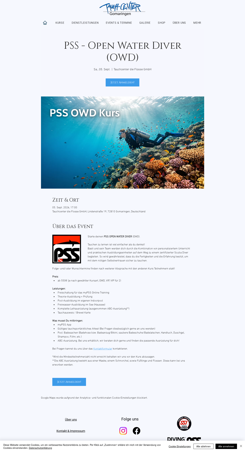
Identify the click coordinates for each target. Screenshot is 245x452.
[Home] (45, 23)
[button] (59, 23)
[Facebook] (137, 431)
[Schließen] (241, 446)
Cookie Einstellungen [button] (180, 446)
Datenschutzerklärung (40, 447)
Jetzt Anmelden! (122, 82)
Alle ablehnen (203, 446)
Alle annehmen (226, 446)
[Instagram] (123, 431)
